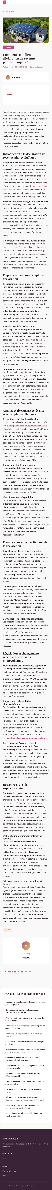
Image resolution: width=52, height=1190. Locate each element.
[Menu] (47, 2)
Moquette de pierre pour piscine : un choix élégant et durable (23, 1074)
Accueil (5, 11)
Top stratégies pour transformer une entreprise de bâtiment (25, 1042)
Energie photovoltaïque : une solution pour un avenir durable (24, 1082)
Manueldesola (10, 1138)
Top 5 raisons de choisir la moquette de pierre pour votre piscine (24, 1066)
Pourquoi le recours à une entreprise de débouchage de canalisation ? (22, 1106)
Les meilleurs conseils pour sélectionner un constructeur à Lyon (23, 1114)
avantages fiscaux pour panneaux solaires (27, 425)
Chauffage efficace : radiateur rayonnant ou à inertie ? (24, 1035)
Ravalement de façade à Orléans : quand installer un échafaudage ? (22, 1011)
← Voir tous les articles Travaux (17, 972)
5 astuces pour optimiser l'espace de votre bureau (23, 1090)
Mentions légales (9, 1171)
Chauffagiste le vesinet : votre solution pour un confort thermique (25, 1027)
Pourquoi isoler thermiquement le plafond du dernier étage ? (24, 1019)
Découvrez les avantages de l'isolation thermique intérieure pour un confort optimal (24, 1098)
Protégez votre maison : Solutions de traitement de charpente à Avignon (25, 1050)
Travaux (13, 11)
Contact (5, 1175)
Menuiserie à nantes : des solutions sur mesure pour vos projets (25, 1003)
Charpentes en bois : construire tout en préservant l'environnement (21, 1058)
